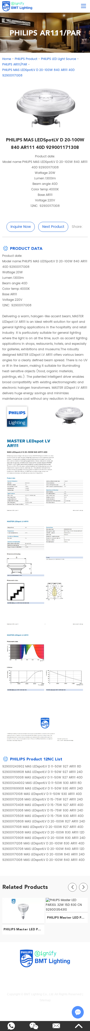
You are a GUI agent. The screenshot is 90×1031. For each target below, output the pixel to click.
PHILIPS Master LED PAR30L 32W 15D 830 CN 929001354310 (67, 917)
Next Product (53, 227)
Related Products (25, 887)
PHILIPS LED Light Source (58, 59)
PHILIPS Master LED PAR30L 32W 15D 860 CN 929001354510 (24, 929)
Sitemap (45, 1000)
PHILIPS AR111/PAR (14, 64)
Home (6, 59)
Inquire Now (20, 227)
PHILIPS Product (26, 59)
